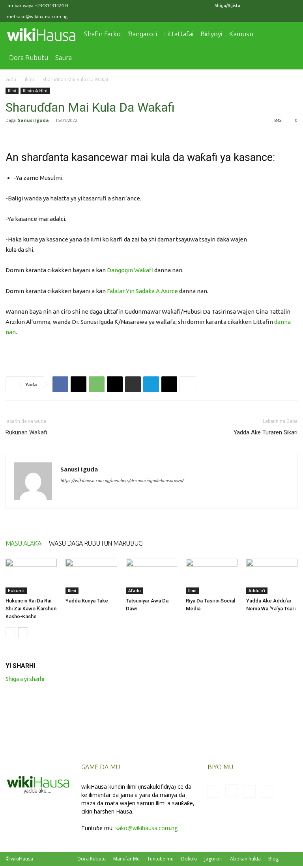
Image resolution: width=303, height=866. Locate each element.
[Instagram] (265, 5)
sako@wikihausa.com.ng (41, 16)
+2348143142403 (51, 5)
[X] (278, 5)
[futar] (133, 384)
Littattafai (178, 33)
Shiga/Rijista (227, 5)
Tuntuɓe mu (160, 858)
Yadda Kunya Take (86, 601)
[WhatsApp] (97, 384)
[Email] (115, 384)
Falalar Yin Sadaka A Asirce (142, 291)
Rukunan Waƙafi (26, 432)
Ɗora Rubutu (91, 858)
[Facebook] (252, 5)
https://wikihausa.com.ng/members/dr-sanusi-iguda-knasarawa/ (121, 480)
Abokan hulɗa (245, 858)
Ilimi (29, 79)
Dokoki (189, 858)
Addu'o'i (257, 590)
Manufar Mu (126, 858)
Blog (273, 858)
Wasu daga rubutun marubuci (96, 543)
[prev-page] (10, 632)
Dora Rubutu (28, 57)
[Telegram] (151, 384)
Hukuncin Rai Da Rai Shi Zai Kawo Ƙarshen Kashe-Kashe (31, 608)
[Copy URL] (169, 384)
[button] (288, 34)
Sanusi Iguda (33, 120)
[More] (188, 384)
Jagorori (213, 858)
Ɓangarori (142, 33)
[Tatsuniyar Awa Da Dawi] (151, 576)
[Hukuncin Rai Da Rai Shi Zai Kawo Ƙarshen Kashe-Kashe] (31, 576)
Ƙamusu (241, 33)
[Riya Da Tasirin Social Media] (211, 576)
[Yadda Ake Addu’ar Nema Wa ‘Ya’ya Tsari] (271, 576)
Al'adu (134, 590)
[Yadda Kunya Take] (91, 576)
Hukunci (16, 590)
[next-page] (23, 632)
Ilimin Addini (35, 91)
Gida (11, 79)
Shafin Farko (102, 33)
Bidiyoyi (211, 33)
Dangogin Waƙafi (130, 270)
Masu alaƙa (23, 543)
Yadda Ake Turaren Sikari (265, 432)
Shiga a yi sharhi (25, 679)
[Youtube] (291, 5)
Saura (63, 57)
